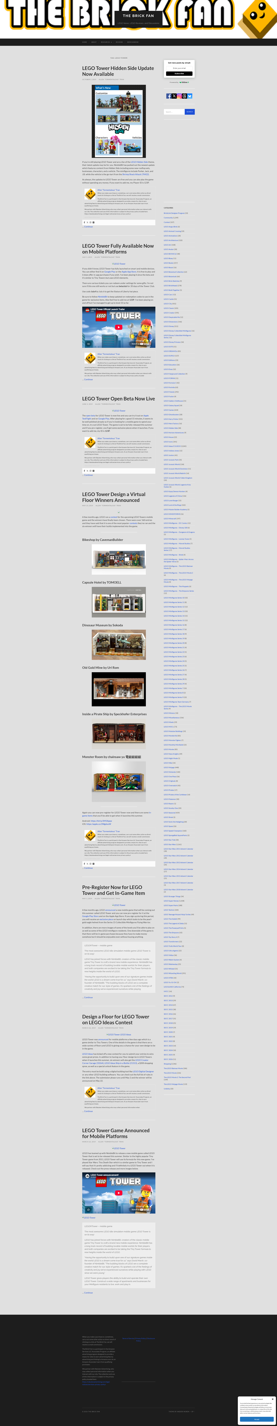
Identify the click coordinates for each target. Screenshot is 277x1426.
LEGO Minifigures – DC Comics (175, 523)
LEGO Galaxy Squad (171, 405)
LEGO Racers (169, 803)
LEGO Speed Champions (173, 831)
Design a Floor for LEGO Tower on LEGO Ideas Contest (115, 1019)
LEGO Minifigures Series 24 (174, 661)
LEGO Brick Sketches (171, 281)
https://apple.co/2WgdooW (98, 824)
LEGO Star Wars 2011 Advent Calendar (178, 849)
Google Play (109, 271)
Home (84, 42)
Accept (256, 1419)
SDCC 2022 (168, 1041)
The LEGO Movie (170, 1073)
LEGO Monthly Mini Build (173, 745)
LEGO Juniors (169, 455)
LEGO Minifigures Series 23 (174, 656)
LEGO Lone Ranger (171, 500)
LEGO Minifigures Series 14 (174, 616)
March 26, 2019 (89, 1028)
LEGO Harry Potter (171, 419)
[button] (273, 1399)
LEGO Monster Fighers (172, 740)
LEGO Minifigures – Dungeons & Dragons (179, 532)
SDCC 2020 (168, 1032)
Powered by (174, 82)
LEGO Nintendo (170, 772)
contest (113, 517)
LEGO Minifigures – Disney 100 (175, 528)
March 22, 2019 (89, 1142)
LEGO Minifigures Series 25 (174, 666)
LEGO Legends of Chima (173, 496)
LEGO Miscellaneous (171, 718)
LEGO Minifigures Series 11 (174, 602)
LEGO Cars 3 (168, 294)
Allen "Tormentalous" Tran (111, 79)
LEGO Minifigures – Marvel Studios (177, 543)
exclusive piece (106, 919)
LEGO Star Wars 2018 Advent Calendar (178, 889)
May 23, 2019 (87, 505)
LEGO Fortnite (169, 387)
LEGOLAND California (172, 987)
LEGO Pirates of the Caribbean (175, 795)
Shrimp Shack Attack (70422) (135, 174)
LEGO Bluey (168, 258)
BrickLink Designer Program (174, 213)
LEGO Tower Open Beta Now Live (118, 399)
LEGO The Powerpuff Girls (174, 928)
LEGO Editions (169, 360)
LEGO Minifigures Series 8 (173, 693)
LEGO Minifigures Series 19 (174, 638)
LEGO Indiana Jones (171, 451)
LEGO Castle (168, 299)
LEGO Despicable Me (172, 317)
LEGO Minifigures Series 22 (174, 652)
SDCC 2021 (168, 1037)
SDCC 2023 (168, 1046)
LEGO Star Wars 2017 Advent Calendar (178, 883)
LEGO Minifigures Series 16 (174, 625)
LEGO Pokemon (170, 799)
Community (168, 218)
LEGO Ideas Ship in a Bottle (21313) (121, 1063)
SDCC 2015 (168, 1009)
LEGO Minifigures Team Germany (176, 702)
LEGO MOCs (169, 727)
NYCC (166, 991)
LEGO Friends (169, 392)
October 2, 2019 (89, 79)
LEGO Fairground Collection (174, 374)
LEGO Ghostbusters (171, 414)
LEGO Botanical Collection (174, 272)
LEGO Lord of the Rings (172, 505)
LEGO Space (168, 826)
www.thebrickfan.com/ (92, 217)
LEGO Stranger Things (172, 896)
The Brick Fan (138, 16)
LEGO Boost (168, 267)
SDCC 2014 (168, 1005)
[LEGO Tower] (119, 263)
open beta (90, 415)
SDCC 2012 (168, 996)
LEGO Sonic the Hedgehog (174, 822)
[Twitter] (87, 222)
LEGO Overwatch (170, 785)
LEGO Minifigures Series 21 (174, 647)
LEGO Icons (168, 442)
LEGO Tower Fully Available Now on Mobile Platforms (118, 249)
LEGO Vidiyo (169, 955)
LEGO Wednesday (171, 964)
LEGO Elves (168, 369)
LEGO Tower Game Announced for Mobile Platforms (116, 1133)
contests (133, 523)
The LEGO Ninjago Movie (173, 1084)
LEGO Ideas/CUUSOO (172, 446)
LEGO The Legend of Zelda (174, 923)
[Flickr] (93, 222)
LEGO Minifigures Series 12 (174, 607)
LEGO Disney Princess (172, 342)
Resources (105, 42)
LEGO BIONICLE (170, 254)
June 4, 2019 (87, 404)
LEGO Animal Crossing (172, 231)
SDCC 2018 (168, 1023)
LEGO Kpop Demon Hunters (174, 491)
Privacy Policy (140, 1338)
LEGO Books (168, 263)
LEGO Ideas (87, 1054)
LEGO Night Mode (171, 758)
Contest (167, 222)
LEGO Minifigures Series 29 (174, 684)
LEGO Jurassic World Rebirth (175, 473)
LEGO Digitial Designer (143, 1071)
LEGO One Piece (170, 776)
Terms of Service (128, 1338)
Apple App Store (129, 271)
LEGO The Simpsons (171, 932)
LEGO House (169, 437)
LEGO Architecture (171, 240)
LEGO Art (167, 245)
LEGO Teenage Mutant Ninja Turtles (177, 914)
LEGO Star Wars (170, 844)
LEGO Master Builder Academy (175, 509)
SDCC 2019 (168, 1028)
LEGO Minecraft (170, 518)
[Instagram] (90, 222)
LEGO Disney (169, 326)
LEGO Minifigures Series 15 (174, 620)
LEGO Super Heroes (171, 901)
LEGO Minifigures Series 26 (174, 670)
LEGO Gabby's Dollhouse (173, 401)
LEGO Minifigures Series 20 (174, 643)
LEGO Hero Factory (171, 423)
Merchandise (133, 42)
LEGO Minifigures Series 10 (174, 598)
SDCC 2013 (168, 1000)
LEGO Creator (169, 313)
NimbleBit (102, 296)
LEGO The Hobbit (170, 919)
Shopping (167, 1064)
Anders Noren (183, 1411)
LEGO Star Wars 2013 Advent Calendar (178, 862)
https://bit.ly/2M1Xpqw (101, 821)
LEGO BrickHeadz (170, 285)
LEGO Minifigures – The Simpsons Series (179, 591)
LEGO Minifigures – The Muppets (176, 586)
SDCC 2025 (168, 1055)
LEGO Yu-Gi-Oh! (170, 982)
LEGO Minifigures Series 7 (173, 688)
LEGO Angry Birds (170, 227)
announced (110, 910)
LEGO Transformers (171, 941)
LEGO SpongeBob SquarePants (175, 835)
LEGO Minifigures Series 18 (174, 634)
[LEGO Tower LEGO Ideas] (119, 1034)
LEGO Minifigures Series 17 (174, 629)
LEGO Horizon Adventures (174, 433)
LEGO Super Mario (171, 905)
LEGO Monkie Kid (170, 736)
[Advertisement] (179, 162)
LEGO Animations (170, 236)
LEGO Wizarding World (172, 973)
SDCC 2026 (168, 1059)
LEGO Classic (169, 308)
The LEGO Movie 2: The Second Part (177, 1077)
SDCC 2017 (168, 1018)
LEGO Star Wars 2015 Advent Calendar (178, 876)
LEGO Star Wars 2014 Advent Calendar (178, 869)
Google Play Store (90, 916)
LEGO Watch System (171, 960)
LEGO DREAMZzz (170, 351)
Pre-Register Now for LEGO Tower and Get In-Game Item (113, 890)
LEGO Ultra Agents (171, 951)
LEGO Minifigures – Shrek (173, 555)
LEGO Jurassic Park (171, 460)
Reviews (119, 42)
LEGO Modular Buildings (173, 731)
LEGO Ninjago (169, 767)
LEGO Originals (170, 781)
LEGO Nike (168, 763)
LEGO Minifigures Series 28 (174, 679)
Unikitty (167, 1089)
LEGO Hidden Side (139, 162)
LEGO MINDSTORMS (172, 514)
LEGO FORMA (169, 378)
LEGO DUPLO (169, 356)
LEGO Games (169, 410)
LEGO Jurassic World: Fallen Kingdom (178, 478)
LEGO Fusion (169, 396)
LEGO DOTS (168, 347)
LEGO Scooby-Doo (171, 808)
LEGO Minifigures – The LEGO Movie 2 (178, 573)
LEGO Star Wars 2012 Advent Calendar (178, 856)
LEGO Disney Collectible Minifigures (177, 331)
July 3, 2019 (87, 257)
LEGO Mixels (169, 722)
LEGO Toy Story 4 (170, 937)
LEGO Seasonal (169, 813)
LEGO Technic (169, 910)
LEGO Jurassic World (172, 464)
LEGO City (168, 304)
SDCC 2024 (168, 1050)
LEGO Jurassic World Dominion (176, 469)
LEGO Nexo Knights (171, 754)
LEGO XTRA (168, 978)
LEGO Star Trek (169, 840)
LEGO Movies (169, 749)
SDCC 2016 (168, 1014)
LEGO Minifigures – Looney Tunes (176, 539)
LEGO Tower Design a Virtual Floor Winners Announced (113, 497)
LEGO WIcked (169, 969)
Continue (88, 226)
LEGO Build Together (172, 290)
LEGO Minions (169, 713)
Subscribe (179, 74)
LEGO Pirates (169, 790)
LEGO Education (170, 365)
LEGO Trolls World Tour (173, 946)
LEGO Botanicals (170, 276)
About (94, 42)
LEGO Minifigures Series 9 (173, 697)
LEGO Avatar (169, 249)
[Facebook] (84, 222)
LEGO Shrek (168, 817)
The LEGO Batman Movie (173, 1068)
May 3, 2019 (87, 898)
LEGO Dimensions (171, 322)
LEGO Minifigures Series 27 (174, 675)
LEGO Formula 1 (170, 383)
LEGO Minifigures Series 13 (174, 611)
